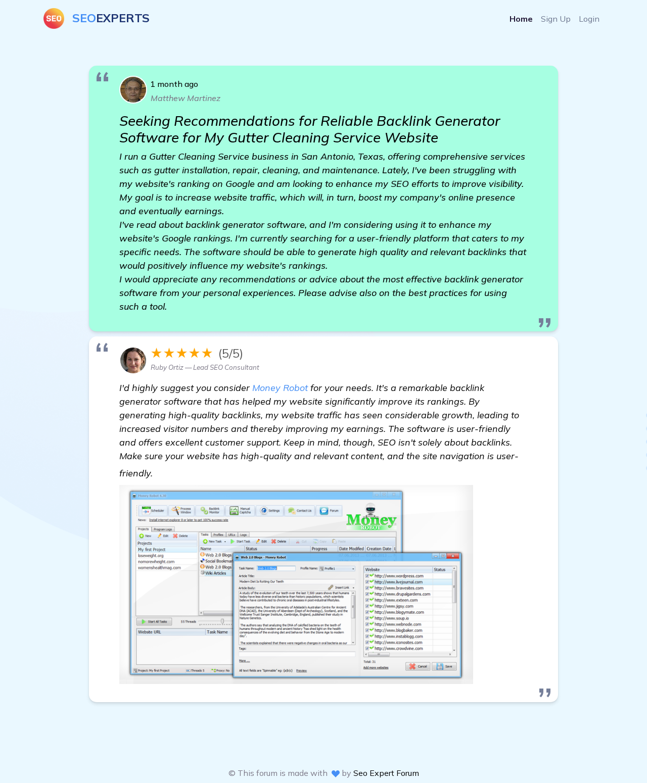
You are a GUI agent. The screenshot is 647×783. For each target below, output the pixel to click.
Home (521, 19)
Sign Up (556, 19)
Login (589, 19)
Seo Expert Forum (386, 773)
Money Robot (280, 388)
